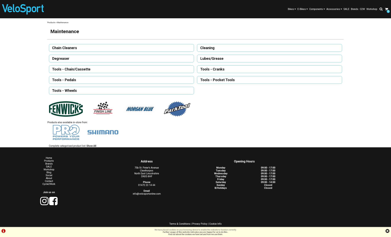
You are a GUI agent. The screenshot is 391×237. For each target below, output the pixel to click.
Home (49, 157)
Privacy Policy (199, 223)
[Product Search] (381, 9)
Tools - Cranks (212, 69)
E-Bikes (301, 9)
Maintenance (62, 22)
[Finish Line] (103, 109)
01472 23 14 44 (146, 185)
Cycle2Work (48, 184)
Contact (49, 181)
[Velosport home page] (23, 8)
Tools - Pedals (64, 80)
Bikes (291, 9)
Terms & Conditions (179, 223)
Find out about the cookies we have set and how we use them (195, 234)
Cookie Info (215, 223)
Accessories (333, 9)
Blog (48, 172)
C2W (362, 9)
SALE (346, 9)
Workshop (371, 9)
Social (49, 175)
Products (51, 22)
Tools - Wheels (64, 90)
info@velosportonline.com (147, 193)
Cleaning (207, 48)
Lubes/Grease (211, 58)
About (49, 178)
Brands (354, 9)
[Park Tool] (177, 109)
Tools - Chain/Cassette (71, 69)
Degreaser (60, 58)
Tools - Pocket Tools (217, 80)
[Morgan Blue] (140, 109)
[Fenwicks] (66, 109)
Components (316, 9)
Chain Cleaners (64, 48)
